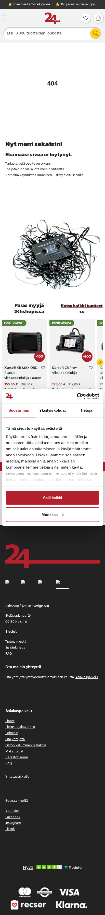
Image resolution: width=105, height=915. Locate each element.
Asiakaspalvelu (86, 677)
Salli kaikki (52, 498)
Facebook (12, 817)
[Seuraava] (100, 362)
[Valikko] (4, 18)
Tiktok (10, 829)
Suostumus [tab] (18, 410)
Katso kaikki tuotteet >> (81, 308)
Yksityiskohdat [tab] (52, 410)
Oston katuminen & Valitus (25, 745)
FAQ (8, 654)
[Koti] (52, 18)
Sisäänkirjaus (15, 648)
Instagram (13, 823)
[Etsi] (95, 33)
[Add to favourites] (43, 368)
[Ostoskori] (98, 18)
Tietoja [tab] (86, 410)
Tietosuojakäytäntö (20, 727)
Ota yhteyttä (15, 739)
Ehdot (10, 721)
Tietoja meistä (15, 642)
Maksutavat (14, 751)
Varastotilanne (16, 757)
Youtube (12, 811)
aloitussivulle (73, 175)
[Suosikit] (86, 18)
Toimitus (11, 733)
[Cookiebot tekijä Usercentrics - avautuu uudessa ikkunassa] (77, 396)
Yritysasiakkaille (17, 777)
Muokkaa (50, 514)
